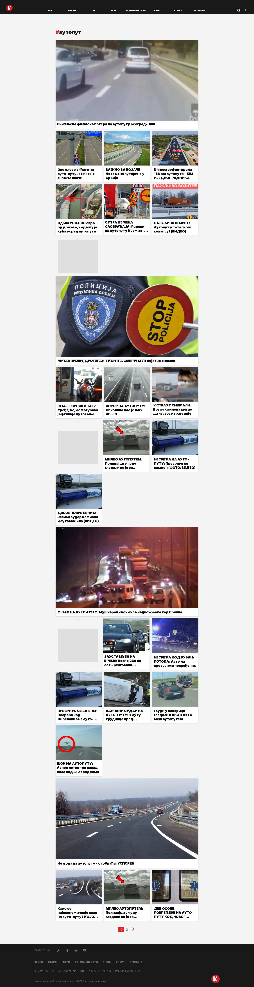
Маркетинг (80, 971)
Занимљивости (135, 10)
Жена (156, 10)
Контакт (51, 971)
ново (51, 10)
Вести (72, 10)
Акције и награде (100, 971)
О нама (39, 971)
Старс (93, 10)
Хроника (199, 10)
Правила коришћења (127, 971)
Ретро (114, 10)
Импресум (64, 971)
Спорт (178, 10)
